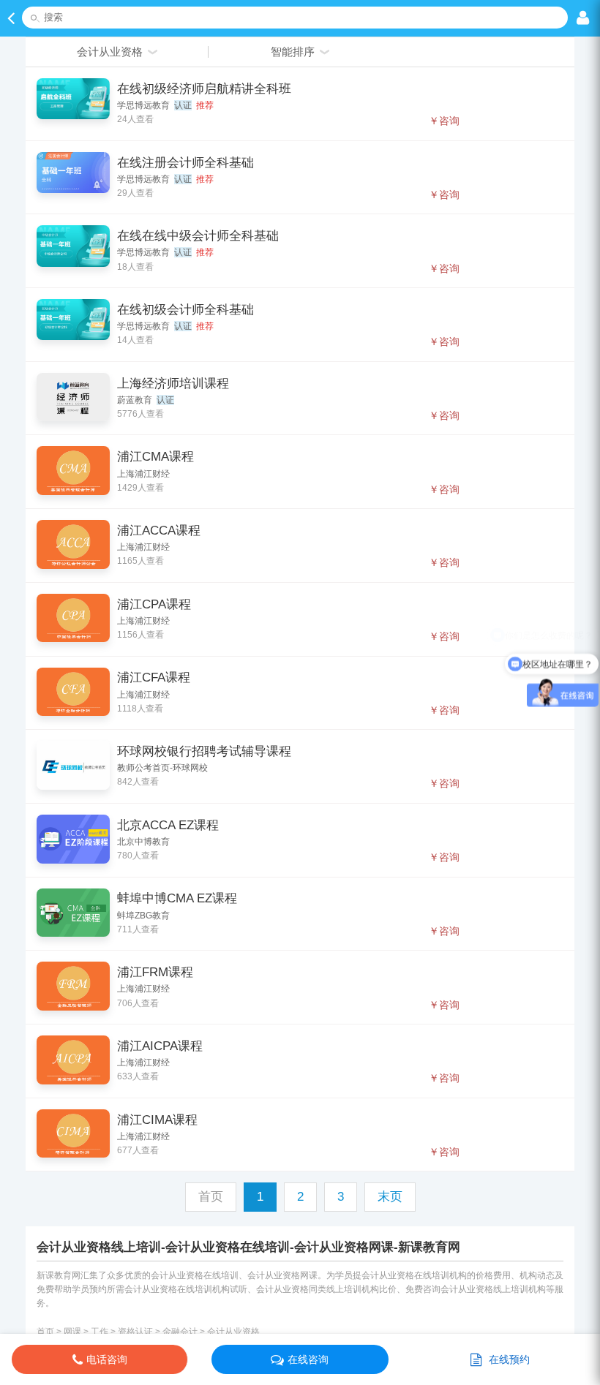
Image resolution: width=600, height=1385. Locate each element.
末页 (390, 1197)
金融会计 (180, 1331)
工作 (99, 1331)
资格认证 (135, 1331)
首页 (45, 1331)
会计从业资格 (233, 1331)
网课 (72, 1331)
